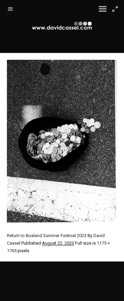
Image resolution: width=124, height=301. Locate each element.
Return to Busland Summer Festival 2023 (46, 235)
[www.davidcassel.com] (62, 26)
